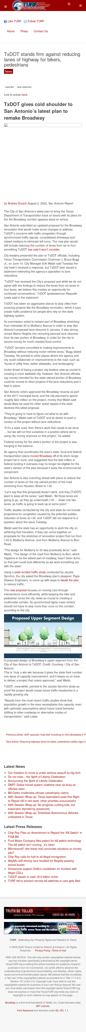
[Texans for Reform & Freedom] (30, 5)
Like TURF (14, 21)
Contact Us (41, 31)
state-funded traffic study (30, 572)
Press (24, 31)
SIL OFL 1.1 (61, 1010)
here (24, 95)
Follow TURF (35, 21)
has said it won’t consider (43, 249)
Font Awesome (25, 1010)
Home (11, 31)
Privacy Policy (42, 950)
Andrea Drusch (17, 203)
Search (69, 3)
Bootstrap (10, 1002)
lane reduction (24, 86)
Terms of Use (59, 950)
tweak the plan (69, 580)
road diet (9, 86)
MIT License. (43, 1006)
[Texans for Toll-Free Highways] (43, 928)
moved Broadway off (42, 456)
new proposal (18, 590)
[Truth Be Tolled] (43, 913)
